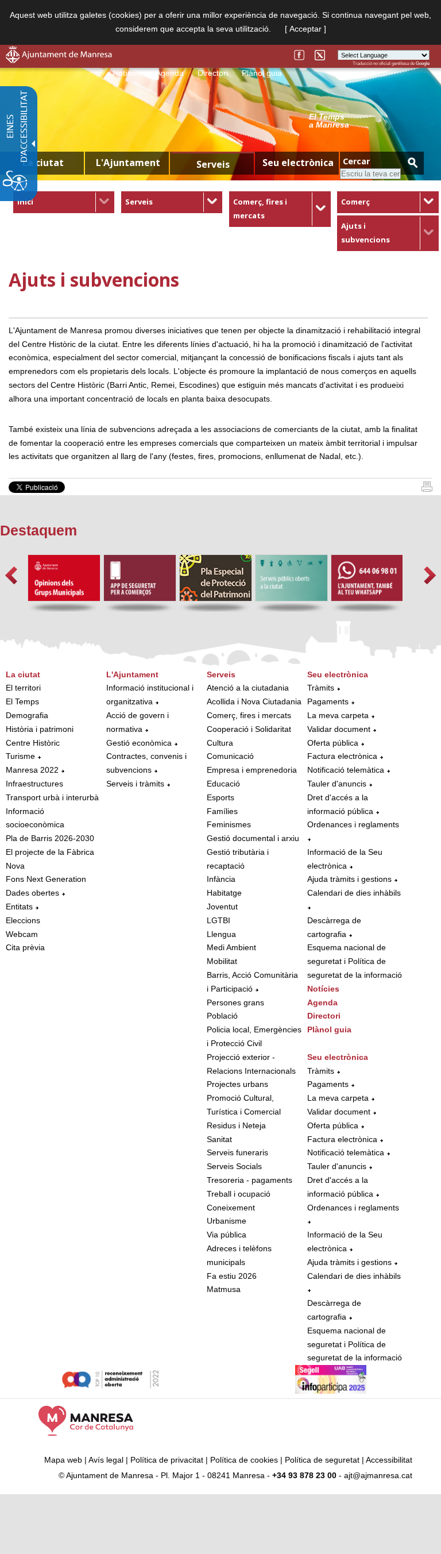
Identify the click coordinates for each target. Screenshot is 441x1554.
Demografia (27, 715)
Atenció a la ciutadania (248, 687)
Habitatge (224, 892)
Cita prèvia (25, 947)
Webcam (22, 934)
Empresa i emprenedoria (252, 769)
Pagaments (328, 701)
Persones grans (235, 1002)
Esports (220, 797)
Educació (223, 783)
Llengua (221, 934)
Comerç (355, 201)
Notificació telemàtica (345, 769)
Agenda (170, 73)
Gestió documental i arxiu (253, 838)
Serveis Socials (234, 1166)
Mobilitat (222, 961)
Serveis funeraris (237, 1152)
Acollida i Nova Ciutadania (254, 701)
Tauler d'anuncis (336, 783)
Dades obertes (33, 892)
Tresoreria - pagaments (249, 1180)
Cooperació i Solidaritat (249, 729)
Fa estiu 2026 (232, 1276)
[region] (369, 120)
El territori (23, 687)
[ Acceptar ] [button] (305, 28)
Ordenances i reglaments (353, 824)
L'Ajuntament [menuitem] (128, 162)
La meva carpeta (338, 715)
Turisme (20, 756)
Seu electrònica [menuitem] (298, 162)
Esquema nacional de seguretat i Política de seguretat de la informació (354, 961)
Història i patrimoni (40, 729)
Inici (25, 201)
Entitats (19, 906)
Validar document (338, 729)
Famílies (222, 811)
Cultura (220, 742)
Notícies (127, 73)
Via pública (226, 1234)
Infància (221, 879)
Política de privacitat (166, 1459)
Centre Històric (33, 742)
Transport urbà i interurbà (52, 797)
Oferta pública (332, 742)
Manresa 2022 (32, 769)
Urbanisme (226, 1220)
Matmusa (224, 1289)
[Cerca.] (412, 162)
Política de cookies (244, 1459)
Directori (213, 73)
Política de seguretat (322, 1459)
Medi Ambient (231, 947)
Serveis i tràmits (135, 783)
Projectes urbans (237, 1084)
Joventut (222, 906)
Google (423, 63)
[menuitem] (64, 202)
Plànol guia (262, 73)
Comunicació (230, 756)
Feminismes (229, 824)
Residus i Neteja (236, 1125)
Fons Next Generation (46, 879)
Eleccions (23, 920)
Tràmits (320, 687)
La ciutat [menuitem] (43, 162)
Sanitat (219, 1139)
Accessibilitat (389, 1459)
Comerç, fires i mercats (249, 715)
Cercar (356, 161)
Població (222, 1015)
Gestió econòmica (139, 742)
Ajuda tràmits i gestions (349, 879)
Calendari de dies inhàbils (354, 892)
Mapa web (63, 1459)
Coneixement (231, 1207)
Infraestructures (34, 783)
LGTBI (218, 920)
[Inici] (426, 488)
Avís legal (105, 1459)
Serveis (139, 201)
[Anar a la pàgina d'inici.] (59, 60)
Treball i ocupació (238, 1193)
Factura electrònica (342, 756)
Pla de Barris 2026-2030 (50, 838)
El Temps (22, 701)
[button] (11, 575)
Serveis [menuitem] (213, 164)
